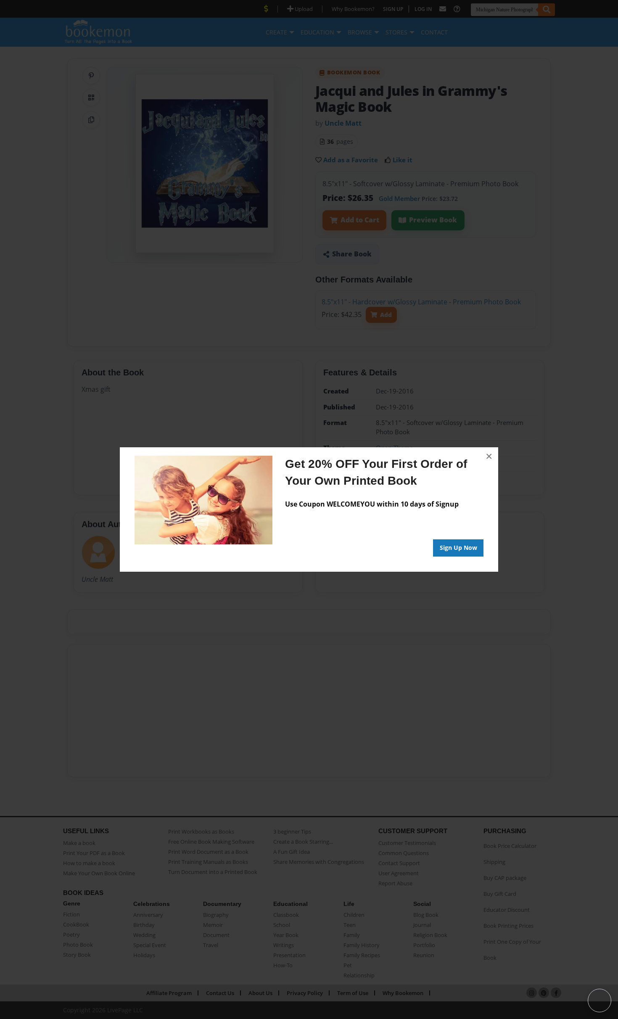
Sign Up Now (458, 548)
